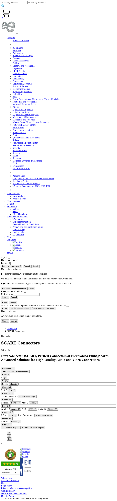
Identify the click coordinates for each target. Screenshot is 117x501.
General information (22, 222)
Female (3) (15, 403)
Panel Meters (18, 127)
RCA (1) (12, 415)
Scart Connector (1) (44, 415)
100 (9, 439)
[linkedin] (25, 454)
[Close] (9, 258)
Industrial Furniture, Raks (24, 104)
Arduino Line (19, 176)
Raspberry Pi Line (21, 181)
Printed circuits (19, 132)
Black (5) (13, 384)
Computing (18, 76)
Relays (16, 140)
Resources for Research (23, 145)
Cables (16, 63)
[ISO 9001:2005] (25, 475)
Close (4, 303)
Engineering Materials (22, 91)
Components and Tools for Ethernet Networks (33, 178)
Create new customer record (43, 308)
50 (9, 436)
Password (5, 263)
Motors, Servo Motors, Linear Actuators (31, 122)
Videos (16, 209)
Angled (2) (15, 409)
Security (16, 148)
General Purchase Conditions (26, 224)
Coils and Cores (20, 73)
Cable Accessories (21, 60)
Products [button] (11, 38)
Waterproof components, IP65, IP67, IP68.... (33, 186)
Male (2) (33, 403)
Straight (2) (52, 409)
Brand (5, 375)
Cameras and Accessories (24, 66)
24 (9, 433)
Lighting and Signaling (23, 109)
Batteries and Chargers (23, 55)
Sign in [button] (10, 252)
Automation (18, 53)
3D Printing (18, 48)
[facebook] (25, 449)
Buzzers (16, 58)
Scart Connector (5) (27, 396)
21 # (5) (12, 390)
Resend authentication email (14, 289)
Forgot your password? (11, 266)
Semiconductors (20, 150)
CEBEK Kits (19, 71)
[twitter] (24, 456)
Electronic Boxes (20, 86)
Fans (15, 96)
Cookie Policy (19, 229)
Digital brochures (20, 214)
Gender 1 (6, 400)
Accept (13, 303)
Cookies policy (8, 491)
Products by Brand (21, 40)
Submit (35, 266)
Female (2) (15, 422)
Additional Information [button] (17, 216)
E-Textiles (17, 94)
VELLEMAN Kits (21, 168)
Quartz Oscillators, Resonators (26, 137)
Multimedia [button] (12, 206)
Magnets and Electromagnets (26, 114)
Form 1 (6, 406)
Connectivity (18, 78)
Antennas (17, 50)
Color (5, 381)
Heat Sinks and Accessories (25, 102)
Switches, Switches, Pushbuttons (27, 161)
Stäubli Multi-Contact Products (26, 183)
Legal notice (18, 234)
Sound (15, 155)
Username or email (9, 260)
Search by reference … (38, 2)
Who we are (18, 219)
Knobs (16, 107)
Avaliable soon (19, 198)
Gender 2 (6, 418)
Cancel (27, 266)
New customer (13, 201)
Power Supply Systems (23, 130)
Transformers (18, 166)
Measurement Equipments (24, 117)
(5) (5, 378)
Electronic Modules (21, 89)
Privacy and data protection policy (28, 227)
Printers (16, 135)
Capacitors (17, 68)
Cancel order (7, 311)
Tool (15, 163)
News (15, 211)
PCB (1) (32, 409)
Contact (10, 204)
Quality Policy (19, 232)
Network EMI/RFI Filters (24, 125)
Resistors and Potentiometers (25, 143)
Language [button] (11, 240)
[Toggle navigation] (17, 33)
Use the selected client (19, 308)
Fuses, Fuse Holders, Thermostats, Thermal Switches (36, 99)
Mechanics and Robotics (24, 119)
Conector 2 (7, 412)
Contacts (6, 387)
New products (19, 196)
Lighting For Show (21, 112)
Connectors (18, 81)
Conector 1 (7, 393)
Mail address (7, 294)
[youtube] (25, 451)
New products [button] (13, 193)
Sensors (16, 153)
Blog (9, 237)
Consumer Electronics (22, 84)
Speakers (17, 158)
